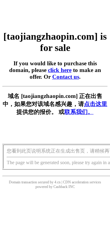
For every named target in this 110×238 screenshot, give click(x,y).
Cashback (60, 187)
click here (60, 70)
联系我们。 (79, 112)
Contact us (65, 77)
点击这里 (95, 104)
